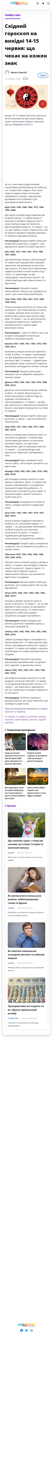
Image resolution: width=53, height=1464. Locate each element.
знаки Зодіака (21, 719)
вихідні (42, 716)
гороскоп (9, 719)
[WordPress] (31, 1330)
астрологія (32, 716)
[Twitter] (26, 1330)
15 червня (21, 716)
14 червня (10, 716)
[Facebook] (21, 1330)
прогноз (33, 719)
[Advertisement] (26, 154)
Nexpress (28, 124)
